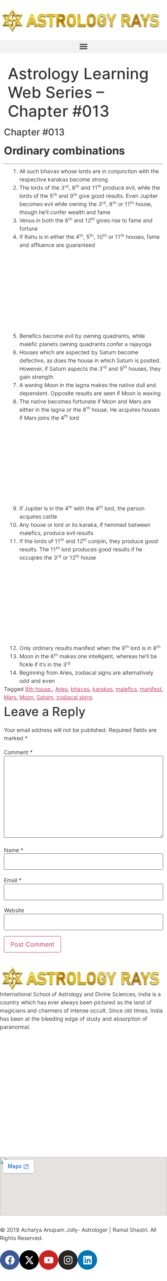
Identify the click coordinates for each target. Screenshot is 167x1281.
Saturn (45, 697)
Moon (26, 697)
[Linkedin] (87, 1260)
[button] (83, 46)
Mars (10, 697)
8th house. (38, 689)
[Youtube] (48, 1260)
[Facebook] (9, 1260)
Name (13, 850)
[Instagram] (68, 1260)
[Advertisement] (91, 287)
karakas (102, 689)
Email (12, 880)
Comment (18, 752)
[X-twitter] (29, 1260)
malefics (126, 689)
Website (14, 910)
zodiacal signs (74, 697)
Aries (61, 689)
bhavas (80, 689)
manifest (151, 689)
